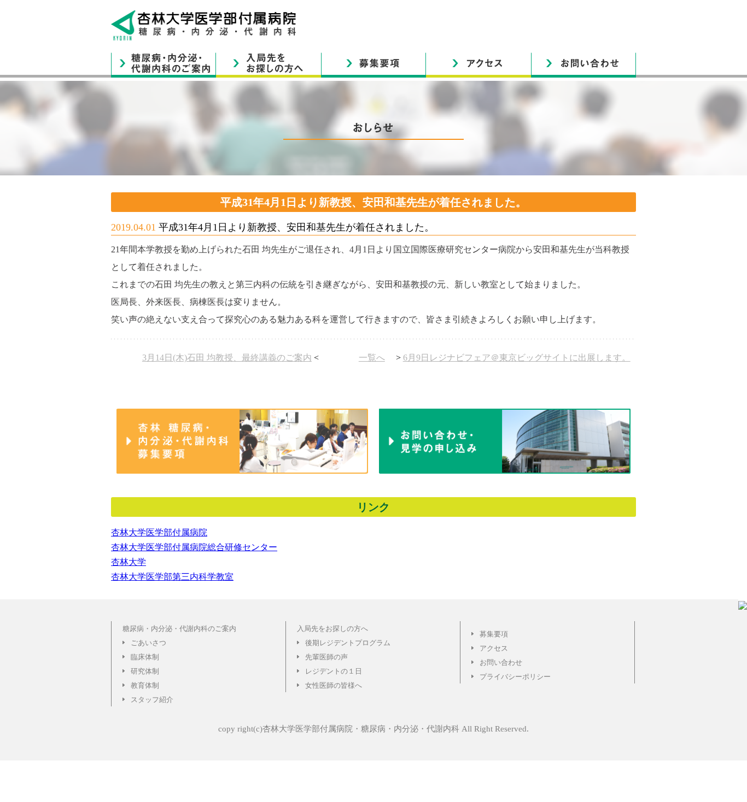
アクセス (494, 648)
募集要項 (494, 634)
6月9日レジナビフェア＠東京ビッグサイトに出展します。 (517, 357)
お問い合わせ (501, 662)
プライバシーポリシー (515, 677)
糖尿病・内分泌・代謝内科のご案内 (179, 628)
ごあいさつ (148, 643)
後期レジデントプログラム (347, 643)
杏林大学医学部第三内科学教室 (172, 576)
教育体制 (145, 685)
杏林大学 (128, 562)
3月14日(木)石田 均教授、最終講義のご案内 (227, 357)
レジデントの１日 (333, 671)
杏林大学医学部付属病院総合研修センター (194, 547)
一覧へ (372, 357)
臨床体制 (145, 657)
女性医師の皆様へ (333, 685)
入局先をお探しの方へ (332, 628)
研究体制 (145, 671)
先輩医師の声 (326, 657)
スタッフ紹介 (152, 699)
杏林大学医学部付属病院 (159, 532)
